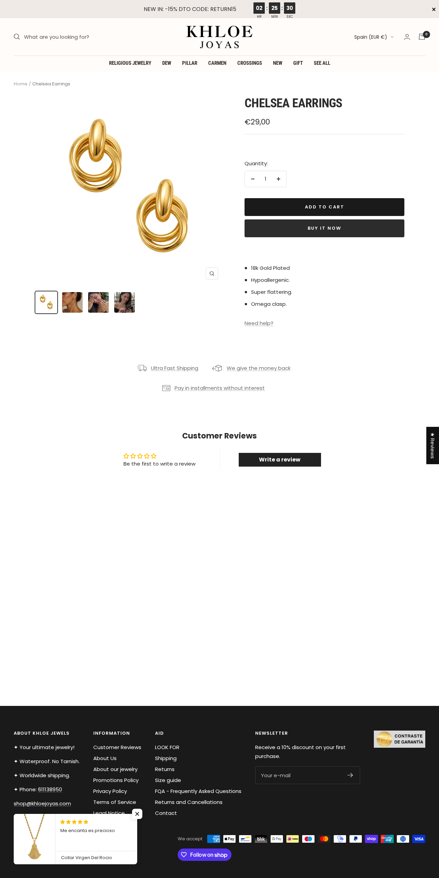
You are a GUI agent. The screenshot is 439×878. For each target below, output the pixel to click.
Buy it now (324, 228)
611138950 (50, 789)
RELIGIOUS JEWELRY (130, 63)
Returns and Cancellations (189, 802)
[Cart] (421, 37)
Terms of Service (114, 802)
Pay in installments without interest (220, 388)
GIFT (298, 63)
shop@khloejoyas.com (42, 803)
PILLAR (189, 63)
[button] (137, 814)
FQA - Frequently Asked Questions (198, 791)
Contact (166, 813)
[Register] (350, 775)
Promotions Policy (116, 780)
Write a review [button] (279, 460)
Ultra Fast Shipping (174, 368)
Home (20, 84)
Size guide (168, 780)
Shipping (166, 758)
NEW (277, 63)
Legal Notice (109, 813)
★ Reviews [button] (432, 445)
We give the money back (258, 368)
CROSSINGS (249, 63)
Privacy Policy (110, 791)
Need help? (259, 323)
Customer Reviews (117, 747)
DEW (166, 63)
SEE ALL (322, 63)
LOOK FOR (167, 747)
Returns (165, 769)
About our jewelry (115, 769)
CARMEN (217, 63)
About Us (105, 758)
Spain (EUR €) (370, 37)
